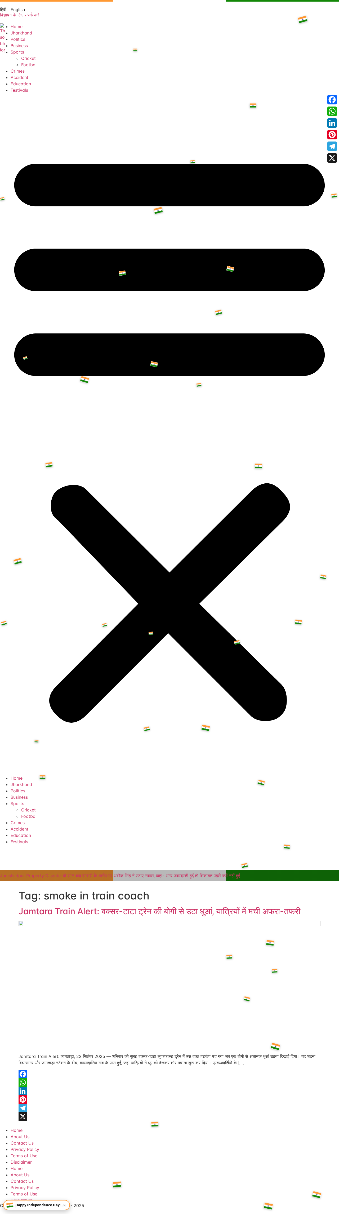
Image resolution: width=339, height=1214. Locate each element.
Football (29, 64)
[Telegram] (169, 1108)
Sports (17, 52)
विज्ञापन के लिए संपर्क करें (19, 14)
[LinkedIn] (169, 1091)
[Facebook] (169, 1074)
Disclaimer (21, 1162)
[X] (169, 1116)
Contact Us (22, 1143)
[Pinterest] (169, 1099)
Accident (19, 77)
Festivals (19, 90)
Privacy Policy (25, 1149)
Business (19, 45)
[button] (169, 434)
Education (21, 83)
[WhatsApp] (169, 1082)
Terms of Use (24, 1155)
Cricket (28, 58)
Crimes (18, 71)
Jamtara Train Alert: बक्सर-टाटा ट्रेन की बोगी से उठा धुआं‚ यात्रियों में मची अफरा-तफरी (159, 911)
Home (17, 26)
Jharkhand (21, 33)
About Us (20, 1136)
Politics (18, 39)
